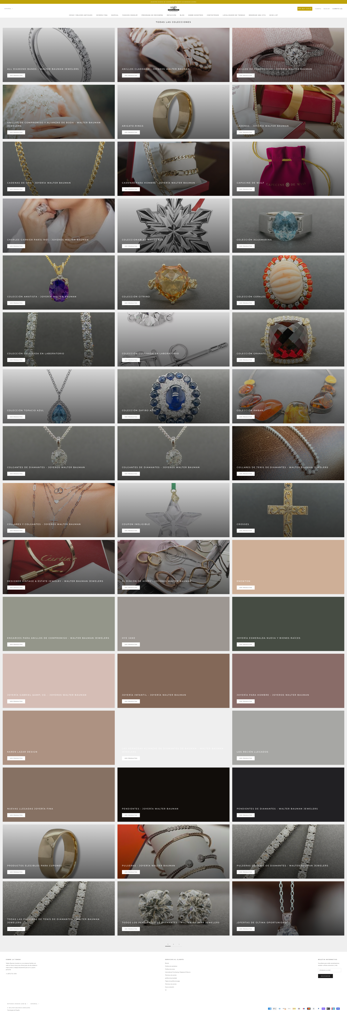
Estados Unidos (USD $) (16, 1003)
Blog (182, 15)
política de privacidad (171, 978)
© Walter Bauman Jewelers (18, 1007)
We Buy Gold (304, 8)
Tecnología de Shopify (13, 1010)
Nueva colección (169, 987)
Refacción (171, 15)
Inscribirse (325, 976)
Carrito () (337, 8)
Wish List (273, 15)
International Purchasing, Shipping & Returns (177, 972)
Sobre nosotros (195, 15)
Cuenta (318, 8)
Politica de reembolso (171, 966)
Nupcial (115, 15)
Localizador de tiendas (234, 15)
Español (8, 8)
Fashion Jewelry (130, 15)
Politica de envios (170, 969)
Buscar (327, 8)
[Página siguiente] (179, 944)
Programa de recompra (152, 15)
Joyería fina (102, 15)
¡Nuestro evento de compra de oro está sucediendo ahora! (174, 2)
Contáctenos (213, 15)
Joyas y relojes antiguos (80, 15)
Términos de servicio (170, 975)
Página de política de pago (172, 981)
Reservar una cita (257, 15)
